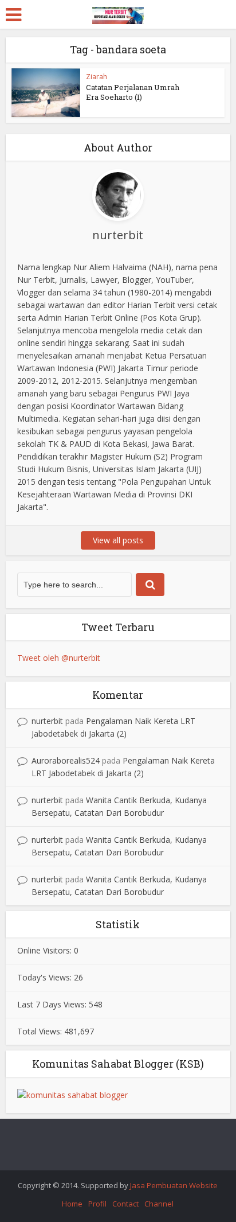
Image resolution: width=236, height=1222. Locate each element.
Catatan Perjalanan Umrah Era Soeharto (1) (132, 92)
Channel (159, 1203)
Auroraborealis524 (66, 760)
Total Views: (40, 1031)
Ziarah (96, 76)
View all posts (118, 540)
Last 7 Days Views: (53, 1004)
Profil (97, 1203)
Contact (125, 1203)
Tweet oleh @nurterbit (58, 657)
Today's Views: (45, 977)
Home (72, 1203)
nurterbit (47, 720)
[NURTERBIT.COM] (118, 13)
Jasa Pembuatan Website (174, 1185)
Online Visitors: (45, 950)
